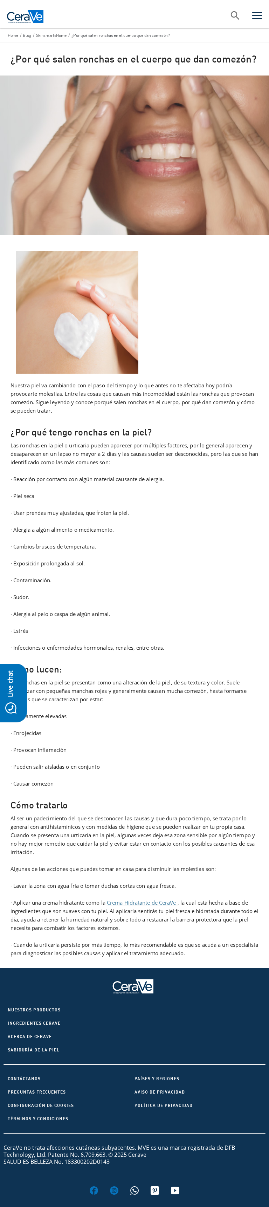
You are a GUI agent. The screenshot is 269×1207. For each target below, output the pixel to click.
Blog (27, 35)
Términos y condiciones (38, 1118)
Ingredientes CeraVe (34, 1023)
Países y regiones (156, 1078)
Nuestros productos (34, 1009)
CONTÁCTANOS (24, 1078)
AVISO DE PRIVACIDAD (159, 1092)
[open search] (235, 16)
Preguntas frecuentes (37, 1092)
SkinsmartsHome (51, 35)
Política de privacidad (163, 1105)
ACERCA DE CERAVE (30, 1036)
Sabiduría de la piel (34, 1049)
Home (13, 35)
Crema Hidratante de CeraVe (142, 902)
